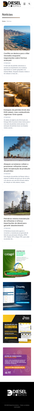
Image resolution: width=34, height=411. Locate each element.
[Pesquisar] (29, 4)
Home (4, 21)
